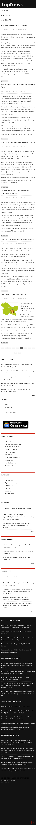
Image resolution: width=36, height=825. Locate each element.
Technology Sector (10, 413)
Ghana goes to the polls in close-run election (18, 142)
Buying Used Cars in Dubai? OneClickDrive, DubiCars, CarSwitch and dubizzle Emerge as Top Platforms (16, 626)
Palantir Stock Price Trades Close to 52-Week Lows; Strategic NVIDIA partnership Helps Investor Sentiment (17, 525)
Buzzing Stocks (9, 491)
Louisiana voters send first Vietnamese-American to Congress (15, 192)
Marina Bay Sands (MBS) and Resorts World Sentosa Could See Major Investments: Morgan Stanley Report (17, 712)
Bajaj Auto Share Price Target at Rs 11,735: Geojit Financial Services (17, 645)
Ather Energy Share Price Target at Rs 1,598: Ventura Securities (16, 633)
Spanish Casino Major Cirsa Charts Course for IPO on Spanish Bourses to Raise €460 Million (16, 718)
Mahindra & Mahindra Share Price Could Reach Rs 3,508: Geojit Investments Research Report (17, 639)
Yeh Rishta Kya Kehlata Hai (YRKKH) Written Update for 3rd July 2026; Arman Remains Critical (17, 757)
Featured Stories (9, 410)
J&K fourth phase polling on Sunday (14, 294)
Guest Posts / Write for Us (12, 458)
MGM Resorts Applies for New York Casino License (15, 707)
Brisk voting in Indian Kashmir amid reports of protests (18, 86)
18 (25, 348)
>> (19, 353)
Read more (5, 81)
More (33, 395)
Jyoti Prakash (7, 29)
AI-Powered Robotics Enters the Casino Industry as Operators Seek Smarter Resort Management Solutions (17, 606)
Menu (6, 11)
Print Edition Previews (11, 466)
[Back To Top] (33, 822)
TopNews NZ (8, 488)
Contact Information (11, 449)
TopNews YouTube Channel (13, 444)
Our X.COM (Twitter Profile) (12, 447)
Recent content (9, 494)
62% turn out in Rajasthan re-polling (14, 25)
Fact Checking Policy (10, 463)
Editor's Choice (9, 441)
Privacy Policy (9, 460)
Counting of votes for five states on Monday (17, 239)
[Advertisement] (18, 802)
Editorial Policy (9, 455)
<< (2, 348)
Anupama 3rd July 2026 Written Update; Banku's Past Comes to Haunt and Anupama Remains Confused (18, 770)
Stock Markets (9, 407)
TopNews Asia (9, 480)
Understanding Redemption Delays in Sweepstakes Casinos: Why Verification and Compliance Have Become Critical (17, 591)
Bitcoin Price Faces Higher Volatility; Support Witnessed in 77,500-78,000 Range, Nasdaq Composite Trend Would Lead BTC (17, 693)
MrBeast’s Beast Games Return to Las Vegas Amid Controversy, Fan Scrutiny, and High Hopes (15, 728)
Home (2, 15)
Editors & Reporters (10, 452)
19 (29, 348)
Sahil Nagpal (6, 91)
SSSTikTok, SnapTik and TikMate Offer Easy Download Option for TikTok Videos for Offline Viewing (17, 763)
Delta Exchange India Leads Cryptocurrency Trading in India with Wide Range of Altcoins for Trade (18, 672)
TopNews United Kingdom (12, 483)
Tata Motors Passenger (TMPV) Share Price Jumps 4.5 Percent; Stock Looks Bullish (16, 651)
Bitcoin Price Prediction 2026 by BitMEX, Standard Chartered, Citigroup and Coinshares (15, 678)
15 (13, 348)
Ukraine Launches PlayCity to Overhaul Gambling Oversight (18, 723)
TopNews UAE (9, 485)
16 (17, 348)
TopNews (12, 4)
